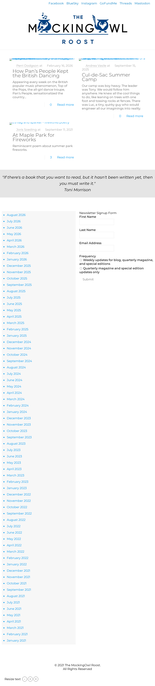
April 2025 (14, 316)
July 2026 (14, 221)
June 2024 (14, 380)
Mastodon (142, 3)
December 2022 (19, 494)
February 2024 (18, 405)
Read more (65, 104)
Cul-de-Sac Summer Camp (106, 77)
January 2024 (17, 412)
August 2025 (16, 291)
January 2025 (17, 335)
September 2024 (19, 361)
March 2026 (15, 246)
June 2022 (14, 532)
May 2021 (13, 615)
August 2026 (16, 215)
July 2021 (13, 602)
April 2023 (14, 469)
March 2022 (15, 551)
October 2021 (16, 583)
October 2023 (17, 431)
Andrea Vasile (96, 65)
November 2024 (19, 348)
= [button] (36, 679)
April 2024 (14, 393)
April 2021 (14, 621)
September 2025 (19, 285)
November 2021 (18, 577)
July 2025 (13, 297)
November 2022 (19, 501)
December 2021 (18, 570)
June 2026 (14, 227)
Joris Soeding (26, 129)
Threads (126, 3)
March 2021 (15, 628)
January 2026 (17, 259)
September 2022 (19, 513)
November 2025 (19, 272)
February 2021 (17, 634)
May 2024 (14, 386)
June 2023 (14, 456)
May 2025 (14, 310)
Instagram (89, 3)
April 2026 (14, 240)
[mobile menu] (2, 54)
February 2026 (17, 253)
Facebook (56, 3)
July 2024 (14, 374)
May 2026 (14, 234)
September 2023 (19, 437)
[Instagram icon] (82, 675)
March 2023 (15, 475)
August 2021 (16, 596)
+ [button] (30, 679)
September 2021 (19, 589)
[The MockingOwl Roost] (77, 28)
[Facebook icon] (73, 675)
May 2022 (14, 539)
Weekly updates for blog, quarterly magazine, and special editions (116, 262)
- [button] (24, 679)
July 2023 (13, 450)
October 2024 (17, 354)
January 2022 (17, 564)
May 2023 (14, 462)
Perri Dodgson (27, 65)
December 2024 (19, 342)
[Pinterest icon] (79, 675)
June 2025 (14, 304)
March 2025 (15, 323)
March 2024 (16, 399)
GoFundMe (108, 3)
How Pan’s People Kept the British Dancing (40, 73)
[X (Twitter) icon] (76, 675)
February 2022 (17, 558)
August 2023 (16, 443)
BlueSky (72, 3)
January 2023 (17, 488)
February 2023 (17, 481)
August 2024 (16, 367)
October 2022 (17, 507)
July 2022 (13, 526)
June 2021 (14, 609)
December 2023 (19, 418)
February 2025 (17, 329)
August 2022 (16, 520)
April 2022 (14, 545)
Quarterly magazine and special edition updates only (111, 270)
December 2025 (19, 266)
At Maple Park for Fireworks (33, 137)
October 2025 (17, 278)
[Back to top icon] (77, 658)
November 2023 (19, 424)
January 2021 (16, 640)
